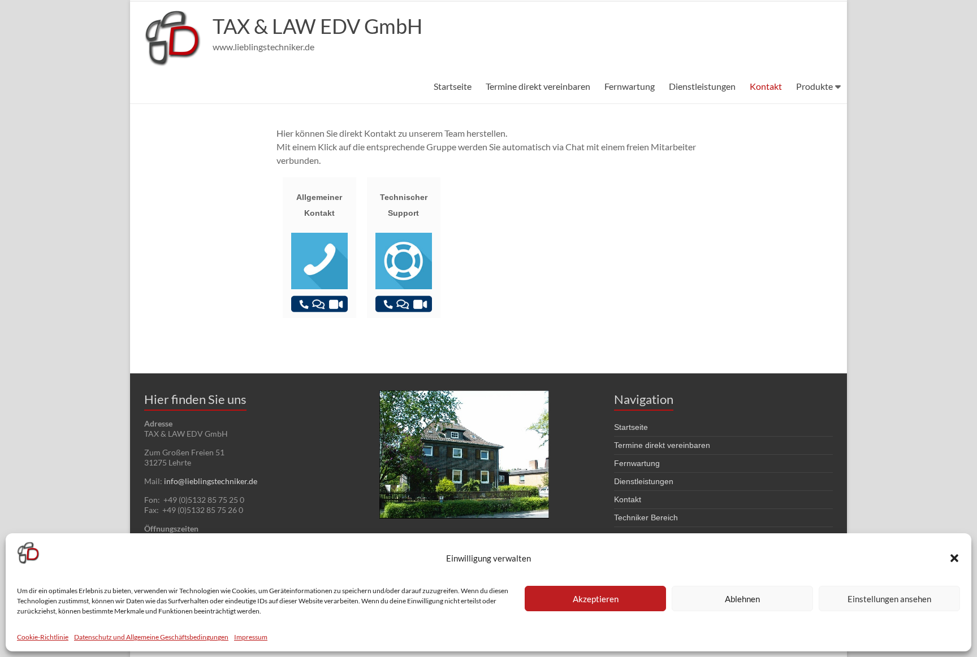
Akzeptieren (596, 599)
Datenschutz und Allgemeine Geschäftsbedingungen (151, 637)
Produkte (814, 86)
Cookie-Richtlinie (42, 637)
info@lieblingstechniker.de (210, 481)
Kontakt (766, 86)
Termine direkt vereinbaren (538, 86)
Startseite (453, 86)
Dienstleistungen (702, 86)
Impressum (250, 637)
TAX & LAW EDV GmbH (317, 26)
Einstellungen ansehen (889, 599)
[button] (954, 558)
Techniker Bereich (646, 517)
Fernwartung (629, 86)
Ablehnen (742, 599)
